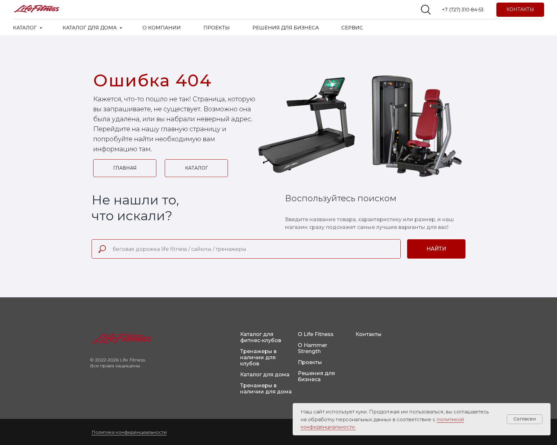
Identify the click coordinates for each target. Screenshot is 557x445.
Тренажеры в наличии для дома (266, 388)
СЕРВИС (352, 28)
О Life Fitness (316, 334)
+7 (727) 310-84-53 (463, 10)
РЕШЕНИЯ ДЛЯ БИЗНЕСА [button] (285, 28)
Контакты (369, 334)
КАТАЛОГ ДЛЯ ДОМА (90, 28)
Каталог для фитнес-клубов (260, 337)
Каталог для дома (264, 374)
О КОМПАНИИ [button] (161, 28)
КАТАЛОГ (25, 28)
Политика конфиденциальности (129, 432)
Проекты (310, 362)
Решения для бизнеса (316, 376)
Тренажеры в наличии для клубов (258, 357)
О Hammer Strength (312, 348)
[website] (426, 10)
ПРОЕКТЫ (216, 28)
